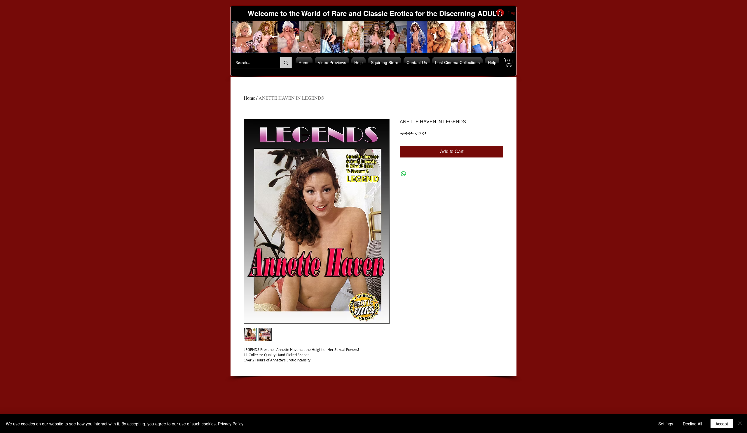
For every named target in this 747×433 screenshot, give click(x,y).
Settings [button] (665, 424)
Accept (721, 424)
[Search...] (286, 62)
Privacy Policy (230, 424)
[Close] (739, 423)
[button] (509, 62)
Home (249, 98)
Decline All (692, 424)
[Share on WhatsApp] (403, 173)
